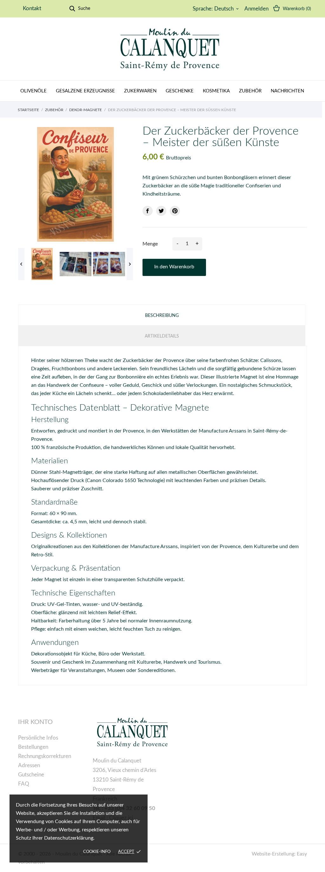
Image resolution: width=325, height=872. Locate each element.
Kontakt (32, 8)
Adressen (29, 765)
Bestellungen (33, 747)
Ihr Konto (35, 722)
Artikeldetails (162, 336)
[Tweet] (161, 211)
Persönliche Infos (38, 738)
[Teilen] (148, 211)
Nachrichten (287, 91)
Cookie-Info (96, 852)
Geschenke (180, 91)
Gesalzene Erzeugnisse (85, 91)
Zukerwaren (140, 91)
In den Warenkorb (174, 266)
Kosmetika (216, 91)
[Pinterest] (175, 211)
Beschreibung (162, 315)
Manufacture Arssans (222, 430)
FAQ (23, 784)
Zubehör (250, 91)
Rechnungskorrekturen (44, 756)
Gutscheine (31, 774)
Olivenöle (33, 91)
